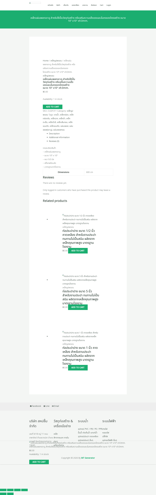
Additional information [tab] (59, 137)
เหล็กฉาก (54, 118)
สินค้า (58, 5)
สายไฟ (104, 429)
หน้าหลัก (50, 5)
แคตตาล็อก (75, 5)
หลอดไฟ (105, 432)
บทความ (85, 5)
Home (46, 60)
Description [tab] (54, 133)
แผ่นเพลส (64, 126)
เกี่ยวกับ (65, 5)
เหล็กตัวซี (52, 122)
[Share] (17, 490)
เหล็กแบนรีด (54, 126)
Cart (101, 5)
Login (109, 5)
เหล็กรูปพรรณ (56, 60)
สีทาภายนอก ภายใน (61, 437)
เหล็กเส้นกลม (62, 122)
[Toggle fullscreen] (10, 490)
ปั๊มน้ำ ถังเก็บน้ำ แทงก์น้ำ (87, 432)
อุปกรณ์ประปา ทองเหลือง (88, 436)
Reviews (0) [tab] (54, 141)
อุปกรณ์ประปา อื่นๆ (85, 440)
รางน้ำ (56, 114)
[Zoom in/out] (3, 490)
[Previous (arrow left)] (3, 494)
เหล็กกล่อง (64, 114)
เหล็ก (56, 433)
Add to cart (52, 106)
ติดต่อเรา (94, 5)
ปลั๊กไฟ (105, 436)
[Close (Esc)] (24, 490)
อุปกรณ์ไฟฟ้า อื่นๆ (109, 440)
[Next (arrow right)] (10, 494)
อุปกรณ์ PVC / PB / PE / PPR (90, 429)
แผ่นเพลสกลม (59, 129)
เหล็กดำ (62, 118)
